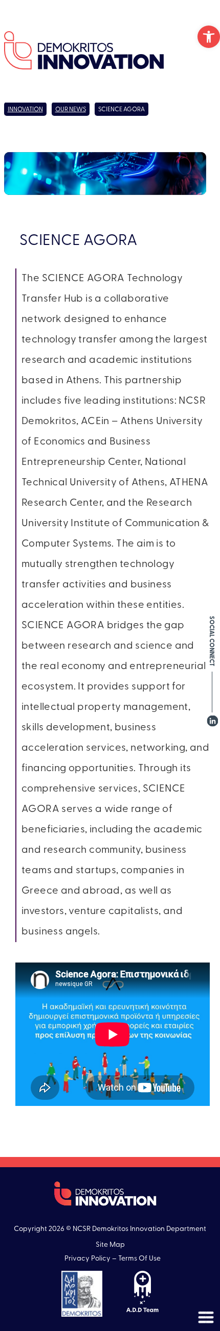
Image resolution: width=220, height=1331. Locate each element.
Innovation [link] (25, 110)
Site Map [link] (110, 1245)
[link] (208, 37)
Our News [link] (70, 110)
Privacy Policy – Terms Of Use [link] (112, 1259)
